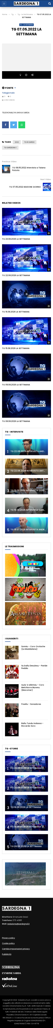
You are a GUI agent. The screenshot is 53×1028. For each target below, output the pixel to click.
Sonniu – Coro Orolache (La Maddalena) (33, 647)
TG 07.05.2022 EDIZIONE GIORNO (25, 187)
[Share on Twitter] (13, 124)
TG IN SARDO (29, 142)
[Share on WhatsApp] (21, 124)
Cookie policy (8, 943)
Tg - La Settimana (25, 14)
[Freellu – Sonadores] (12, 710)
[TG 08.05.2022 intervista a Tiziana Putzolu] (6, 169)
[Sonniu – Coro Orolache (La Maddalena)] (12, 652)
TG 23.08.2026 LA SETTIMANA (16, 239)
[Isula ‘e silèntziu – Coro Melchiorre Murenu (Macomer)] (12, 691)
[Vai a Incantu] (25, 576)
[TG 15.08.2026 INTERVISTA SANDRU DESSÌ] (26, 486)
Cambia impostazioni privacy (16, 948)
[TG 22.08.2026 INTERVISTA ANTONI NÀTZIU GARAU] (26, 467)
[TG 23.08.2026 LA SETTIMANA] (26, 764)
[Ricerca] (49, 3)
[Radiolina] (9, 979)
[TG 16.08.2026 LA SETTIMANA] (26, 803)
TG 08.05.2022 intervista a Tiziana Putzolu (28, 169)
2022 (17, 142)
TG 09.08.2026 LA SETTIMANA (16, 384)
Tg (12, 14)
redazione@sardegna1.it (18, 923)
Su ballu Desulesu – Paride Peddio (34, 667)
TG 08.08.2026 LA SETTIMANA (16, 421)
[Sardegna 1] (26, 3)
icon (26, 221)
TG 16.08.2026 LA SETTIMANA (15, 311)
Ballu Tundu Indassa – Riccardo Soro (32, 724)
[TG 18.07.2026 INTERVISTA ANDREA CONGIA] (26, 525)
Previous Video (9, 161)
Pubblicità (6, 954)
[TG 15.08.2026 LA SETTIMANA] (26, 823)
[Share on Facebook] (5, 124)
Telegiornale (8, 92)
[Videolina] (11, 968)
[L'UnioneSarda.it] (11, 973)
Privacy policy (8, 938)
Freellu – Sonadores (31, 704)
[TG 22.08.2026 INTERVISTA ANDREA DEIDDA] (26, 447)
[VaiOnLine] (9, 986)
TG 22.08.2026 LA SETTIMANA (16, 275)
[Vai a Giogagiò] (25, 600)
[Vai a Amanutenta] (25, 624)
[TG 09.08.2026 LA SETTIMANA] (26, 842)
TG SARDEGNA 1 (10, 147)
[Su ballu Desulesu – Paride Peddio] (12, 672)
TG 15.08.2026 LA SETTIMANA (15, 348)
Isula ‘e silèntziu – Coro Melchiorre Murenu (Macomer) (32, 687)
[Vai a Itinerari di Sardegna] (25, 884)
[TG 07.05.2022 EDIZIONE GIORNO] (47, 187)
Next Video (45, 179)
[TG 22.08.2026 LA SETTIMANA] (26, 783)
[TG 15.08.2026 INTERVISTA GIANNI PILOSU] (26, 506)
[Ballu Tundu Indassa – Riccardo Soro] (12, 729)
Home (4, 14)
